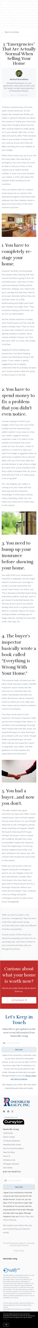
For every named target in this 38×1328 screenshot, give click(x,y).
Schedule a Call (9, 1160)
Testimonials (8, 1133)
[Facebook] (4, 1111)
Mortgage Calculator (11, 1164)
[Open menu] (35, 4)
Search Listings (9, 1137)
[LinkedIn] (8, 1111)
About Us (6, 1156)
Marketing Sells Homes (12, 1145)
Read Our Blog (9, 1152)
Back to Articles (12, 32)
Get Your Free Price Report (13, 1148)
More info (6, 1319)
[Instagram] (12, 1111)
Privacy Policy (19, 1251)
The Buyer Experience (11, 1141)
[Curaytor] (13, 1124)
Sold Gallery (8, 1168)
